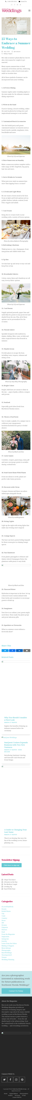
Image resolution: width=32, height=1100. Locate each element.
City (3, 914)
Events (24, 1095)
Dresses (4, 925)
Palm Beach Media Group (19, 1089)
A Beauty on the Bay (10, 882)
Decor (4, 920)
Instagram (5, 939)
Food (3, 932)
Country (4, 918)
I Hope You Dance (10, 880)
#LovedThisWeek (7, 907)
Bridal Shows (6, 911)
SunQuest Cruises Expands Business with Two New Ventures (16, 744)
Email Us (24, 1)
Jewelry (4, 941)
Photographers (24, 1093)
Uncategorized (7, 955)
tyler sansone (17, 51)
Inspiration (5, 937)
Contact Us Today (16, 991)
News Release (6, 948)
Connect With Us (16, 1097)
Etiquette (5, 927)
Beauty (4, 909)
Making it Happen (8, 54)
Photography (6, 950)
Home (5, 1093)
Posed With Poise (9, 889)
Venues (4, 957)
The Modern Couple (10, 884)
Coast (3, 916)
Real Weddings (7, 953)
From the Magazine (8, 934)
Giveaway (17, 1095)
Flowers (4, 930)
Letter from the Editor (9, 943)
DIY (3, 923)
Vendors (10, 1095)
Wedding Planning (8, 960)
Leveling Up (8, 887)
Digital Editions (13, 1093)
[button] (29, 10)
